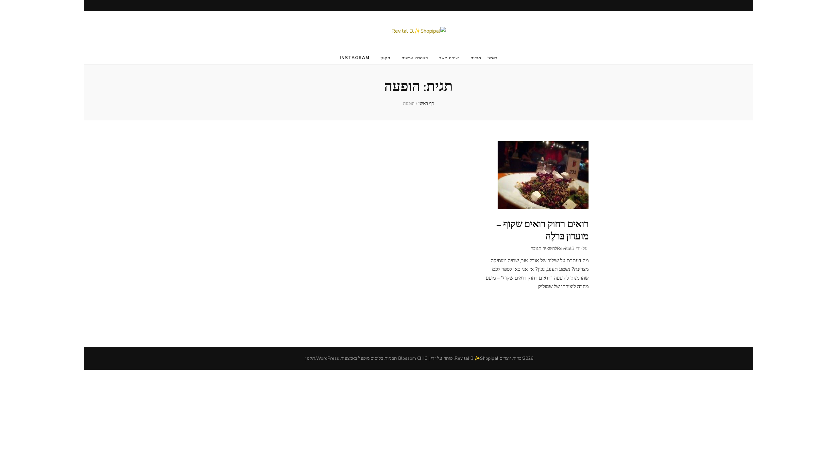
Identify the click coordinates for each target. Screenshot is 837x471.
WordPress (327, 358)
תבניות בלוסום (383, 358)
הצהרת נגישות (414, 58)
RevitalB (565, 248)
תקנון (385, 58)
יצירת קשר (449, 58)
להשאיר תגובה (544, 248)
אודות (475, 58)
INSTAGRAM (354, 58)
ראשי (492, 58)
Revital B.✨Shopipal (476, 358)
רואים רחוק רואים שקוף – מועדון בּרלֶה (542, 230)
